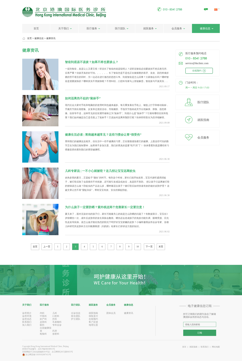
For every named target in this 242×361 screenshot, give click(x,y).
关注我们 (206, 7)
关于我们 (63, 28)
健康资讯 (50, 38)
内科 (42, 313)
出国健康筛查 (45, 329)
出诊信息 (75, 313)
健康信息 (205, 28)
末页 (161, 246)
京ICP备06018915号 (46, 349)
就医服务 (148, 28)
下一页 (149, 246)
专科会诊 (57, 325)
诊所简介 (26, 313)
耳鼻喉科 (57, 322)
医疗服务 (92, 28)
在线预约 (197, 70)
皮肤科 (43, 322)
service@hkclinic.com (196, 63)
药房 (54, 331)
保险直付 (93, 316)
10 (137, 246)
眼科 (42, 325)
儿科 (54, 313)
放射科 (55, 334)
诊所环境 (26, 316)
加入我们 (26, 325)
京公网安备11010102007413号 (38, 354)
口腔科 (55, 316)
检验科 (43, 334)
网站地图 (216, 347)
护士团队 (75, 319)
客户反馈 (93, 322)
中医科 (43, 316)
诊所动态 (26, 319)
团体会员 (111, 313)
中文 (216, 5)
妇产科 (43, 319)
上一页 (46, 246)
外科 (54, 319)
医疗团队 (120, 28)
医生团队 (75, 316)
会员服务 (177, 28)
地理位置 (93, 325)
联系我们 (26, 322)
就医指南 (203, 120)
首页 (36, 28)
